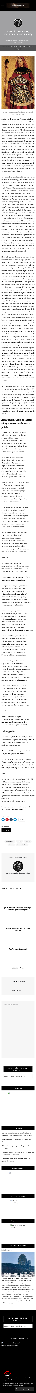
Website (18, 877)
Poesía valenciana (22, 845)
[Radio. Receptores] (18, 1276)
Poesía (7, 40)
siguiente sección (18, 809)
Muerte (28, 841)
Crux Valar (22, 857)
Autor (19, 841)
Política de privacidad (17, 1385)
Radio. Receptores (7, 1250)
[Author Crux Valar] (18, 23)
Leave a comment (18, 42)
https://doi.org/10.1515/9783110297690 (20, 767)
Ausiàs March (9, 841)
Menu (2, 5)
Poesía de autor (13, 40)
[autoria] (18, 1181)
